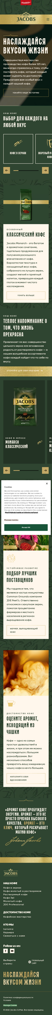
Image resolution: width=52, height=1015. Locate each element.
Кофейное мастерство (17, 916)
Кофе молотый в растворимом (22, 891)
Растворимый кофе (15, 894)
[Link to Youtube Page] (12, 951)
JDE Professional (13, 904)
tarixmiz (8, 929)
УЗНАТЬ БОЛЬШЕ (31, 296)
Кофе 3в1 (8, 897)
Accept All (26, 527)
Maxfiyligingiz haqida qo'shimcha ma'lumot (21, 512)
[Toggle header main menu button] (48, 19)
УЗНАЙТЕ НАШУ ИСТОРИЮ (26, 93)
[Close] (47, 483)
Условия (7, 1000)
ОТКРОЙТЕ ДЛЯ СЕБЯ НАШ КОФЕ (26, 371)
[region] (26, 507)
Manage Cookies (10, 1005)
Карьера (8, 932)
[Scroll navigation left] (6, 170)
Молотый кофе (12, 901)
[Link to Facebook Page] (5, 951)
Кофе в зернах (12, 887)
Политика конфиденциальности (18, 998)
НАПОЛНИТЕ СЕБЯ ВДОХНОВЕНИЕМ (27, 778)
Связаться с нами (14, 935)
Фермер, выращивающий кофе (27, 630)
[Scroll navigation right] (45, 170)
